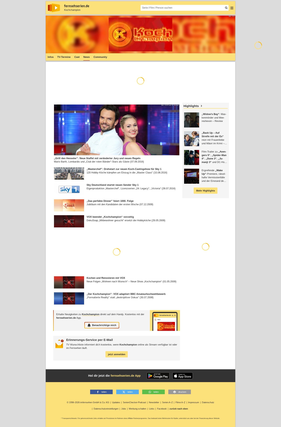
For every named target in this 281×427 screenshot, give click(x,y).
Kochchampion (72, 10)
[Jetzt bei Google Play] (158, 375)
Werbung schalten (137, 408)
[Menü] (232, 8)
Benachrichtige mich (104, 325)
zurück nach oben (178, 408)
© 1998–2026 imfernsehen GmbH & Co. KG (88, 402)
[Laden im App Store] (182, 375)
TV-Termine (64, 57)
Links (151, 408)
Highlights (191, 106)
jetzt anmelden (116, 354)
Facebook (162, 408)
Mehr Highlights (205, 190)
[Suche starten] (226, 8)
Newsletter (154, 402)
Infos (51, 57)
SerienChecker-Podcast (134, 402)
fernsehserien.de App (126, 375)
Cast (77, 57)
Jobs (123, 408)
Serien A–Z (167, 402)
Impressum (193, 402)
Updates (116, 402)
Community (100, 57)
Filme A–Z (180, 402)
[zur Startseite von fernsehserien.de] (54, 8)
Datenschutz (208, 402)
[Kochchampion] (165, 320)
